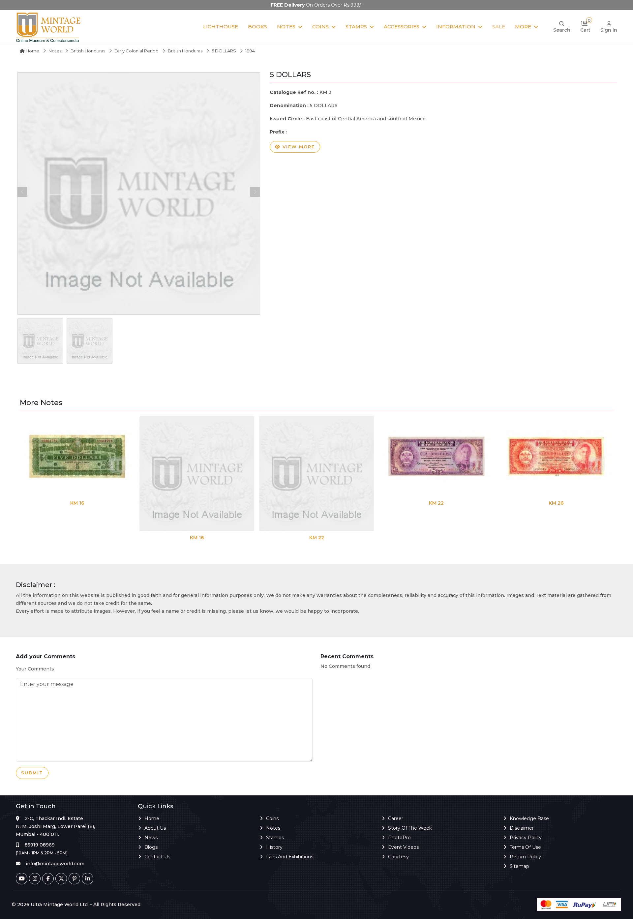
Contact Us (157, 857)
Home (32, 50)
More (523, 26)
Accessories (401, 26)
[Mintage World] (49, 27)
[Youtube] (21, 878)
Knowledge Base (529, 818)
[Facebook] (48, 878)
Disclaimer (522, 828)
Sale (498, 26)
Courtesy (398, 857)
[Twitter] (61, 878)
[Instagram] (35, 878)
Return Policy (525, 857)
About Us (155, 828)
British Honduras (88, 50)
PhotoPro (399, 838)
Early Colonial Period (136, 50)
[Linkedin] (87, 878)
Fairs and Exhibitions (289, 857)
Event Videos (403, 847)
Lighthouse (220, 26)
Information (455, 26)
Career (395, 818)
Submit (32, 772)
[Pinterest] (74, 878)
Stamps (356, 26)
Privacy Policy (526, 838)
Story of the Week (410, 828)
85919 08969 (40, 845)
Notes (286, 26)
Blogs (151, 847)
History (274, 847)
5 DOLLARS (224, 50)
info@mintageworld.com (55, 864)
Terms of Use (525, 847)
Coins (320, 26)
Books (257, 26)
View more (298, 146)
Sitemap (519, 866)
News (151, 838)
